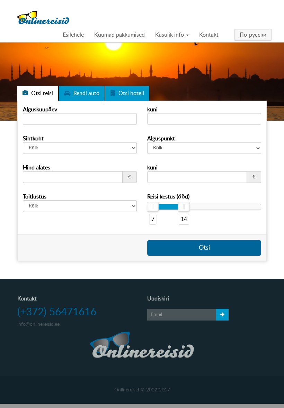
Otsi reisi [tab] (41, 93)
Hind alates (36, 167)
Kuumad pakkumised (119, 35)
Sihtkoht (33, 138)
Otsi (204, 248)
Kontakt (209, 35)
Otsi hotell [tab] (130, 93)
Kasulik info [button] (170, 35)
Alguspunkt (161, 138)
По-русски (253, 35)
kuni (152, 109)
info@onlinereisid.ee (38, 324)
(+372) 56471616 (56, 312)
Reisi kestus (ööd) (168, 197)
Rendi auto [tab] (85, 93)
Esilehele (73, 35)
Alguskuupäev (40, 109)
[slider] (153, 207)
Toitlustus (34, 197)
